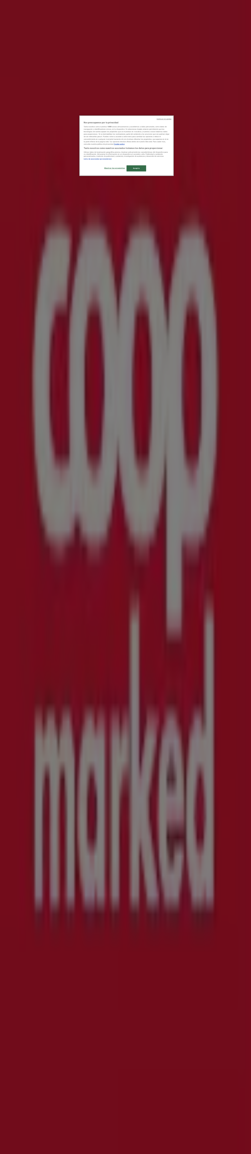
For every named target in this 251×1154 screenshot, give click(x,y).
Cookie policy (119, 144)
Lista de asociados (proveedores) (98, 159)
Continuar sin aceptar (164, 119)
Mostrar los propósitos (114, 168)
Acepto (136, 168)
